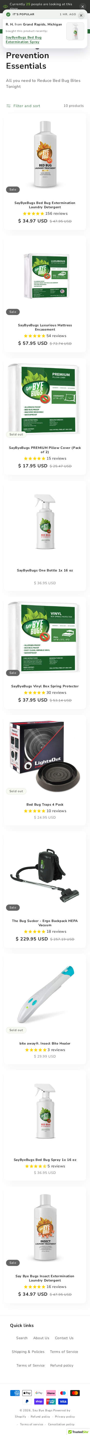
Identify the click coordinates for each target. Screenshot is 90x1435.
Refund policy (62, 1365)
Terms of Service (64, 1351)
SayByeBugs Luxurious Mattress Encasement (45, 327)
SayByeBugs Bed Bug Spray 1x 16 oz (45, 1160)
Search (22, 1338)
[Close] (82, 6)
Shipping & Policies (28, 1351)
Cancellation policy (61, 1424)
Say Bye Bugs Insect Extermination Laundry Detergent (45, 1278)
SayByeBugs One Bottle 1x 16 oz (45, 570)
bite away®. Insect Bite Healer (45, 1044)
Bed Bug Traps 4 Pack (45, 805)
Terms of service (31, 1424)
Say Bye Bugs (42, 1410)
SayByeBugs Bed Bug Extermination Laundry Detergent (45, 205)
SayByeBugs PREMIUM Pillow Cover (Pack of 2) (45, 450)
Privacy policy (65, 1417)
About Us (41, 1338)
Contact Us (64, 1338)
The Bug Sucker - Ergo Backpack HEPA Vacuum (45, 923)
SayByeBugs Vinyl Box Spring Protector (44, 686)
